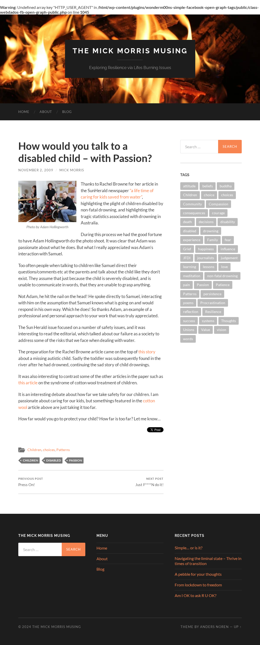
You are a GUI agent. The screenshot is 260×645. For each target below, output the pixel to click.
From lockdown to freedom (198, 584)
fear (228, 240)
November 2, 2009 (35, 170)
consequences (194, 213)
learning (189, 266)
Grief (187, 249)
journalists (205, 258)
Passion (75, 460)
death (187, 222)
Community (192, 204)
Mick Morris (71, 170)
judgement (229, 258)
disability (227, 222)
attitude (189, 186)
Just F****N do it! (149, 482)
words (188, 339)
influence (228, 249)
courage (218, 213)
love (224, 266)
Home (23, 112)
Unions (188, 329)
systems (208, 321)
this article (28, 382)
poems (188, 303)
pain (186, 285)
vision (221, 329)
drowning (210, 231)
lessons (208, 266)
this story (146, 351)
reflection (190, 311)
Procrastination (212, 303)
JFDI (186, 258)
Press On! (30, 482)
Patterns (63, 450)
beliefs (207, 186)
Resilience (213, 311)
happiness (206, 249)
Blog (67, 112)
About (46, 112)
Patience (223, 285)
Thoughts (228, 321)
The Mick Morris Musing (130, 51)
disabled (53, 460)
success (189, 321)
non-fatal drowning (222, 276)
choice (209, 195)
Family (212, 240)
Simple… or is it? (188, 547)
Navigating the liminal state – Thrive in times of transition (208, 561)
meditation (191, 276)
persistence (212, 294)
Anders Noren (214, 627)
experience (191, 240)
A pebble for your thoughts (198, 574)
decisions (206, 222)
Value (205, 329)
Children (34, 450)
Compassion (218, 204)
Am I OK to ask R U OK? (195, 595)
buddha (226, 186)
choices (49, 450)
